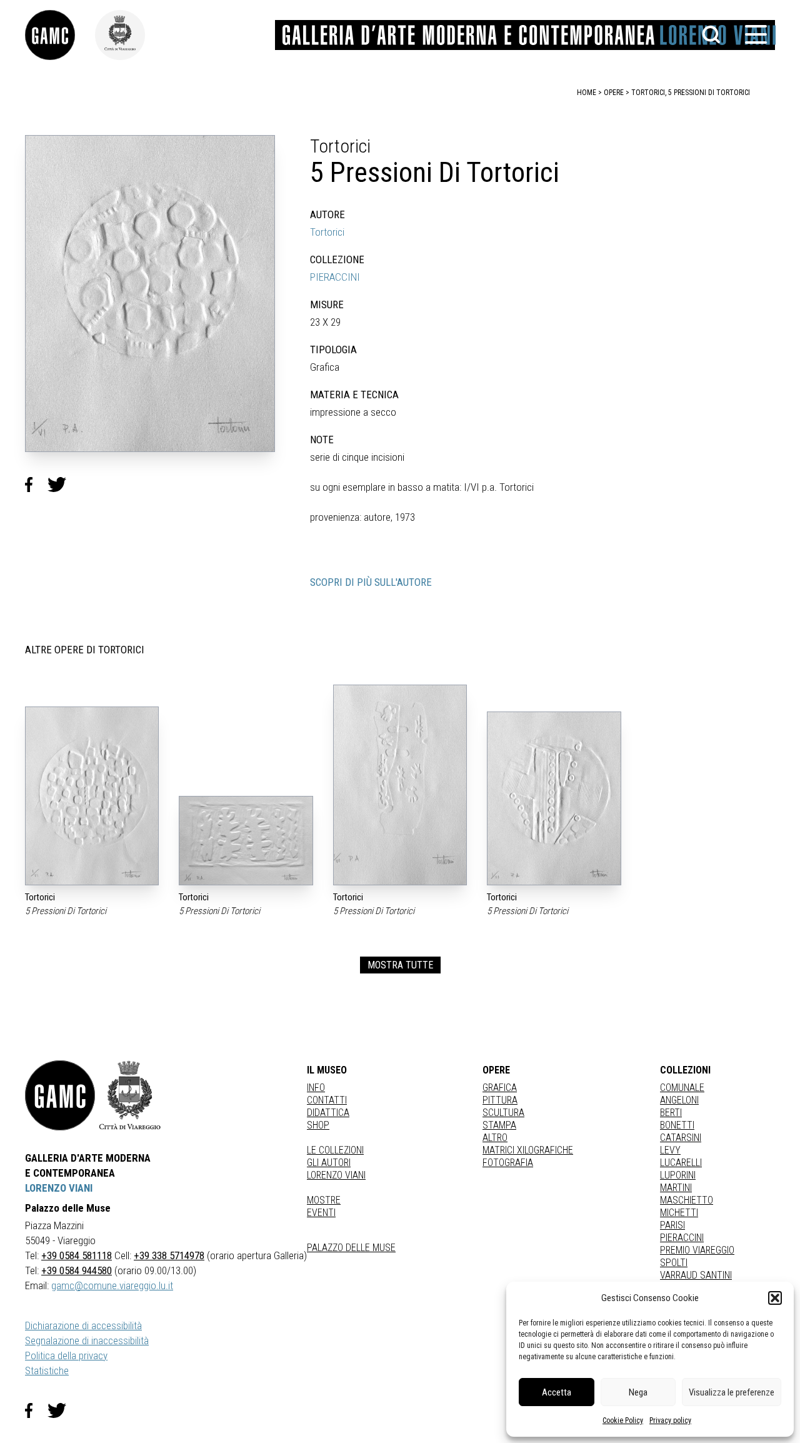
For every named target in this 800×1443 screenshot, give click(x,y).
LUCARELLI (681, 1163)
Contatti (327, 1100)
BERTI (671, 1113)
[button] (775, 1298)
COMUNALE (682, 1088)
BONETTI (677, 1125)
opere (614, 92)
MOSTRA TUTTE (400, 965)
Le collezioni (335, 1150)
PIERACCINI (335, 277)
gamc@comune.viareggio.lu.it (112, 1285)
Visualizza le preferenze (731, 1392)
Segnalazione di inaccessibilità (87, 1340)
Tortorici (327, 232)
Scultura (503, 1113)
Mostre (324, 1200)
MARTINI (676, 1188)
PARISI (672, 1225)
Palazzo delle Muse (351, 1248)
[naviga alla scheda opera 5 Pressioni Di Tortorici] (92, 796)
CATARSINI (680, 1138)
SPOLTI (674, 1263)
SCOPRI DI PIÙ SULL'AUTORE (371, 582)
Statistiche (47, 1370)
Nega (638, 1392)
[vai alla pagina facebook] (36, 1410)
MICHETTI (679, 1213)
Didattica (328, 1113)
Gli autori (329, 1163)
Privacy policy (670, 1420)
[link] (60, 35)
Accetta (556, 1392)
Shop (318, 1125)
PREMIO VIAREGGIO (697, 1250)
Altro (495, 1138)
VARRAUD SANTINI (696, 1275)
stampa (499, 1125)
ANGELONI (679, 1100)
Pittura (500, 1100)
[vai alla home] (60, 1095)
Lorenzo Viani (336, 1175)
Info (316, 1088)
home (586, 92)
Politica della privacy (66, 1355)
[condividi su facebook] (36, 485)
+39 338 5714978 (169, 1255)
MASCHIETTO (686, 1200)
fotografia (507, 1163)
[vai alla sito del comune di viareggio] (130, 1095)
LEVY (670, 1150)
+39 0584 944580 (76, 1270)
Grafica (499, 1088)
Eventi (321, 1213)
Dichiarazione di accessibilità (83, 1325)
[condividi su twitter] (62, 485)
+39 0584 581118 (76, 1255)
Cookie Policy (622, 1420)
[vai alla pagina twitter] (62, 1410)
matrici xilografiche (527, 1150)
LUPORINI (678, 1175)
